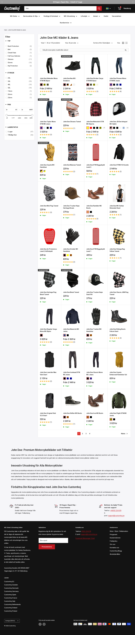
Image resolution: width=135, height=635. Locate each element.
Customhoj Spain (10, 595)
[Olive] (44, 85)
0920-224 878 (86, 531)
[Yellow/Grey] (44, 171)
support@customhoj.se (116, 516)
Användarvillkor (115, 554)
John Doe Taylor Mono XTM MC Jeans (48, 123)
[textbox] (12, 109)
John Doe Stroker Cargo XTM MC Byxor (94, 80)
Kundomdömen (115, 538)
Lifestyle (84, 16)
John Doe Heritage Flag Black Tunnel (48, 293)
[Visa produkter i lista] (127, 43)
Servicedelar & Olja (30, 16)
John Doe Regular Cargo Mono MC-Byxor (48, 330)
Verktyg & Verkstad (51, 16)
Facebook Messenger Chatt (85, 538)
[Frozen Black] (114, 128)
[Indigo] (111, 85)
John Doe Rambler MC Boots (94, 207)
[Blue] (64, 335)
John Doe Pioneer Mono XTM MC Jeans (118, 80)
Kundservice (64, 23)
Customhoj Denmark (11, 588)
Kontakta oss (114, 548)
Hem (5, 30)
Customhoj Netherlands (12, 604)
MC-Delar (13, 16)
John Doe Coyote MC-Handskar (47, 166)
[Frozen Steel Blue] (124, 128)
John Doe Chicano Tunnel (72, 121)
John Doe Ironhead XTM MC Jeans (71, 373)
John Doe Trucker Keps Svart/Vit (94, 293)
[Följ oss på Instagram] (44, 624)
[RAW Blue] (117, 85)
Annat (95, 16)
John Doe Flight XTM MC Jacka (118, 414)
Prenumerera (47, 547)
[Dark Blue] (120, 85)
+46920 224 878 (115, 510)
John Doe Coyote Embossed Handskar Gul (118, 373)
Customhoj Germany (11, 591)
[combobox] (60, 8)
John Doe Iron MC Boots (94, 413)
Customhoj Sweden (11, 585)
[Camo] (91, 85)
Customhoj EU (9, 581)
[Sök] (99, 8)
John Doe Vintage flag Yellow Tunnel (117, 250)
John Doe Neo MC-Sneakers (69, 80)
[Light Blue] (44, 128)
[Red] (91, 128)
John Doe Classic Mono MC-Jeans (94, 373)
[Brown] (71, 255)
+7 (104, 128)
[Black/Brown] (68, 85)
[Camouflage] (48, 85)
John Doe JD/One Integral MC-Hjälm (118, 123)
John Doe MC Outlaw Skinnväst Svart (117, 207)
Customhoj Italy (9, 601)
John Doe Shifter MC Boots (72, 413)
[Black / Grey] (111, 128)
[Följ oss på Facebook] (40, 624)
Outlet (106, 16)
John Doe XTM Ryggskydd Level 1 (95, 250)
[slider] (7, 115)
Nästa (123, 433)
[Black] (41, 85)
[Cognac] (88, 212)
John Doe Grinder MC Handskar (70, 250)
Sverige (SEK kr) (10, 620)
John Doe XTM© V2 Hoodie (119, 165)
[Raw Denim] (71, 378)
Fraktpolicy (113, 541)
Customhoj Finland (10, 608)
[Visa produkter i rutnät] (123, 43)
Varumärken (116, 16)
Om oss (112, 544)
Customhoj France (10, 598)
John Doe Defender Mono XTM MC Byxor (49, 80)
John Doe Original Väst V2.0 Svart (48, 414)
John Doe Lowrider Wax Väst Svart (48, 373)
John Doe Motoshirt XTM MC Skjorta (95, 123)
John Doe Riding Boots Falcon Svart (118, 330)
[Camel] (97, 85)
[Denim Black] (94, 128)
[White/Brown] (71, 85)
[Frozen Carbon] (117, 128)
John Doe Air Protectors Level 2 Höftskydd (48, 250)
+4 (127, 128)
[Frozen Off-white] (120, 128)
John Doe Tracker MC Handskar (93, 330)
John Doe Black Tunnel (71, 292)
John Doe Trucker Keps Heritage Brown (71, 207)
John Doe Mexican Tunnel (72, 165)
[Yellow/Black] (41, 171)
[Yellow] (88, 128)
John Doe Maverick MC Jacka (71, 330)
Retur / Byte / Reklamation (119, 531)
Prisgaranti (113, 534)
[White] (74, 85)
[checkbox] (20, 46)
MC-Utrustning (69, 16)
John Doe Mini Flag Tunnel (49, 206)
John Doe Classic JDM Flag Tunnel (119, 293)
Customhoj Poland (10, 611)
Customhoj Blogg (116, 551)
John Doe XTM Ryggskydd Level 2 (95, 166)
